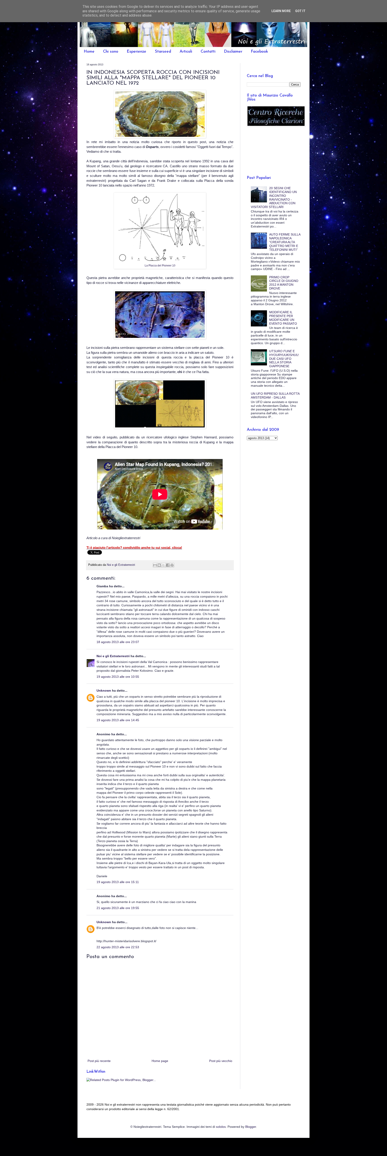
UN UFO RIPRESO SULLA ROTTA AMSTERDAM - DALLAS (275, 395)
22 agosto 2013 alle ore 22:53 (118, 947)
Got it (300, 11)
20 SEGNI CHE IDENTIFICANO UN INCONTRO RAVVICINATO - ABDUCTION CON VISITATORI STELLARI (274, 197)
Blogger (250, 1126)
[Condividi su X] (163, 565)
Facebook (259, 52)
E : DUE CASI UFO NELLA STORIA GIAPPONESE (284, 358)
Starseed (163, 52)
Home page (160, 1061)
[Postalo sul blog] (159, 565)
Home (89, 52)
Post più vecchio (220, 1061)
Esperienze (136, 52)
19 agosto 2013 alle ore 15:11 (118, 882)
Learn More (281, 11)
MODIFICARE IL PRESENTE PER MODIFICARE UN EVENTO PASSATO (283, 317)
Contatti (208, 52)
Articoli (186, 52)
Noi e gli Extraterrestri (114, 656)
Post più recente (99, 1061)
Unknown (104, 690)
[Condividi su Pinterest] (172, 565)
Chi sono (110, 52)
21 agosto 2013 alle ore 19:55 (118, 908)
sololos (221, 1126)
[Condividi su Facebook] (168, 565)
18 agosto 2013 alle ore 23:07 (118, 642)
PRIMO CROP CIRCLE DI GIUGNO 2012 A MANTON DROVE (283, 282)
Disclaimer (233, 52)
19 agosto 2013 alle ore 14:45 (118, 720)
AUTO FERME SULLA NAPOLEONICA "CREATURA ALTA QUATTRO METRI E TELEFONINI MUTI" (284, 242)
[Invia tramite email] (155, 565)
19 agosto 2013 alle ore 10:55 (118, 676)
